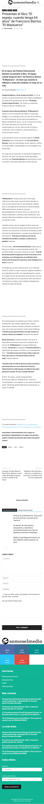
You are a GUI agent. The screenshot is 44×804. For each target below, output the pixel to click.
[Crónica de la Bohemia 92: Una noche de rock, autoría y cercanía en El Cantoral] (7, 518)
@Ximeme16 (21, 90)
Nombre (5, 766)
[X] (9, 33)
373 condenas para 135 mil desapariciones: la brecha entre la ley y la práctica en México (22, 713)
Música (9, 10)
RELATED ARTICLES (9, 510)
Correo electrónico (9, 776)
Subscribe (22, 655)
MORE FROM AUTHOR (25, 510)
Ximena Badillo (8, 28)
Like (7, 645)
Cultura (4, 10)
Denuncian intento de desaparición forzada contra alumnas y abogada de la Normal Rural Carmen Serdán (21, 701)
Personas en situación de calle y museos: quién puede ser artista (20, 708)
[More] (23, 33)
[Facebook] (4, 33)
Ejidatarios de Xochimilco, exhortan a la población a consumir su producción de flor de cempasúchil (32, 474)
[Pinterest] (13, 33)
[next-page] (6, 547)
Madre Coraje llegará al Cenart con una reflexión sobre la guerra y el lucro (26, 539)
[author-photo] (22, 497)
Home (4, 7)
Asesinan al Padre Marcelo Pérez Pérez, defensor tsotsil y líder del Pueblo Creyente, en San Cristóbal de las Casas (12, 475)
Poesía (14, 10)
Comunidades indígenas (14, 7)
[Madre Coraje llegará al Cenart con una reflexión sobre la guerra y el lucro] (7, 539)
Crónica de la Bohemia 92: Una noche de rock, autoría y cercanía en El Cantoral (27, 518)
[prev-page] (3, 547)
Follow (22, 645)
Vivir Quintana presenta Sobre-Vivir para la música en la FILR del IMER (21, 719)
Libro (15, 447)
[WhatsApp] (18, 33)
